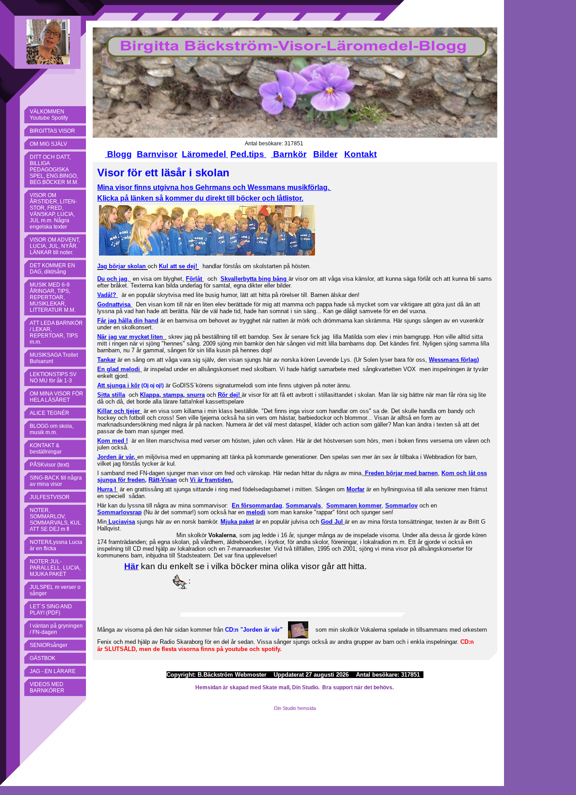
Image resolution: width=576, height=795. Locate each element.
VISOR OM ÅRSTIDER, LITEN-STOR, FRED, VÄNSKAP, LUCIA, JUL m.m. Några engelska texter (53, 211)
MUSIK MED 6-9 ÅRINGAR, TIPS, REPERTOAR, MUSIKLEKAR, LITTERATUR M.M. (53, 297)
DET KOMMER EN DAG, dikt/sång (52, 268)
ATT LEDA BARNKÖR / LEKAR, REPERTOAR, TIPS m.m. (56, 332)
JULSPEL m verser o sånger (55, 590)
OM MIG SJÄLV (48, 144)
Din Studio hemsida (295, 708)
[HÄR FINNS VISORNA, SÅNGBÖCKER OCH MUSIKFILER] (133, 187)
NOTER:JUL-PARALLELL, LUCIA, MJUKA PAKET (55, 567)
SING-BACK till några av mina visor (56, 481)
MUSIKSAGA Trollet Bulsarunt (54, 358)
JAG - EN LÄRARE (53, 671)
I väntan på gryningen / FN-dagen (56, 629)
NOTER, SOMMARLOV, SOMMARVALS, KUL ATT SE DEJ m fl (55, 519)
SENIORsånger (49, 645)
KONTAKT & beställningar (46, 448)
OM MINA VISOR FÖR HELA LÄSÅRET (56, 397)
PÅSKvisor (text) (49, 465)
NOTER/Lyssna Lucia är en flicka (56, 545)
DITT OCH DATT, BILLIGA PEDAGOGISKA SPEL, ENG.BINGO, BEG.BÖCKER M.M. (54, 169)
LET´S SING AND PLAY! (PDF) (51, 609)
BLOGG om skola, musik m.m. (51, 429)
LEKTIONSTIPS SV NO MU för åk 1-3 (53, 377)
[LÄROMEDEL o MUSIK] (227, 154)
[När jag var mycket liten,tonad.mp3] (165, 336)
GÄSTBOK (42, 658)
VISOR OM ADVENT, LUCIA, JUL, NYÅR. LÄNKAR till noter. (55, 246)
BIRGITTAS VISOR (52, 131)
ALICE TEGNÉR (49, 413)
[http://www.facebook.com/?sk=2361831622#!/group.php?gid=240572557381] (207, 230)
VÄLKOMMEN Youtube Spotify (49, 114)
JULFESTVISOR (50, 497)
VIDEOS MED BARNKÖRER (47, 687)
